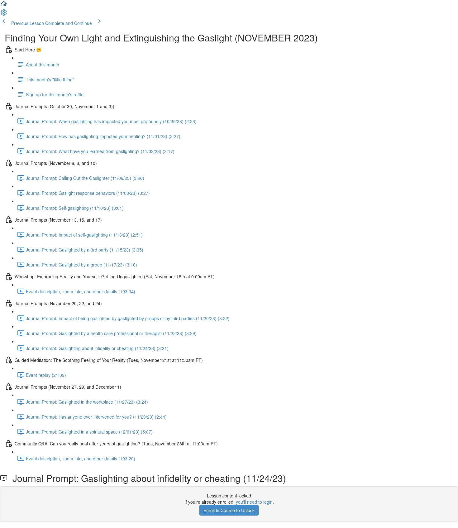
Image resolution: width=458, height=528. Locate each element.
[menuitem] (3, 14)
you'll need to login (254, 502)
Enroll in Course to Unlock (229, 510)
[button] (3, 5)
